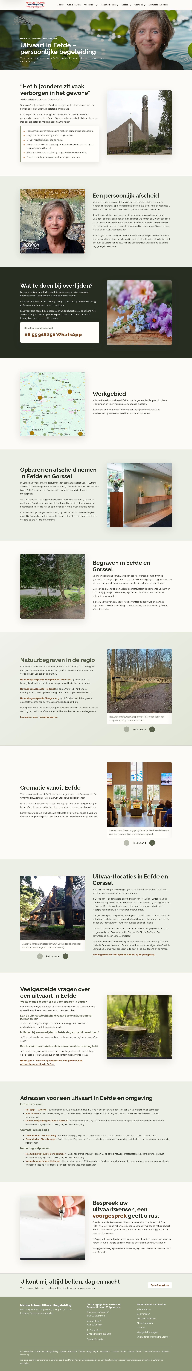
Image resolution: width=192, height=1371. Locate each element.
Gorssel (131, 1351)
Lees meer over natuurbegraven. (39, 717)
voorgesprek (110, 1215)
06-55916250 (95, 1330)
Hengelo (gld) (92, 1351)
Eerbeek (165, 1351)
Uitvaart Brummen (152, 1351)
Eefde (123, 1351)
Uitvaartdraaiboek (158, 5)
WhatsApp (69, 334)
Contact (141, 1327)
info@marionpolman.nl (100, 1333)
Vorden (81, 1351)
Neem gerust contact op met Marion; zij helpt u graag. (124, 954)
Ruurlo (139, 1351)
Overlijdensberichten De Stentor (153, 1336)
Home (60, 5)
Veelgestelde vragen (147, 1332)
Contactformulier (95, 1339)
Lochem (115, 1351)
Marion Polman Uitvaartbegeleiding (45, 1305)
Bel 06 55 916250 (160, 1285)
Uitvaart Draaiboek (146, 1318)
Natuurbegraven (145, 1323)
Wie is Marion (74, 5)
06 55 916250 (40, 334)
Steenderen (105, 1351)
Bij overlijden (143, 1314)
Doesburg (24, 1355)
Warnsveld (72, 1351)
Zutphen (62, 1351)
